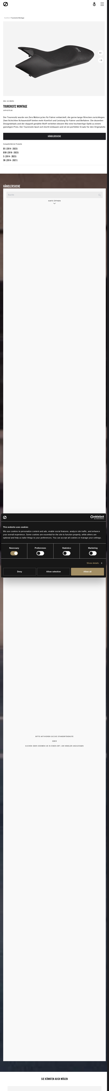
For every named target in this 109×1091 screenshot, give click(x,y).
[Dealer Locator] (94, 4)
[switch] (40, 553)
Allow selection (53, 571)
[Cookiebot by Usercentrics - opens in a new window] (92, 517)
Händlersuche (54, 136)
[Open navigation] (102, 4)
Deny (19, 571)
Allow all (87, 571)
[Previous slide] (100, 52)
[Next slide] (100, 60)
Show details (93, 563)
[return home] (5, 4)
